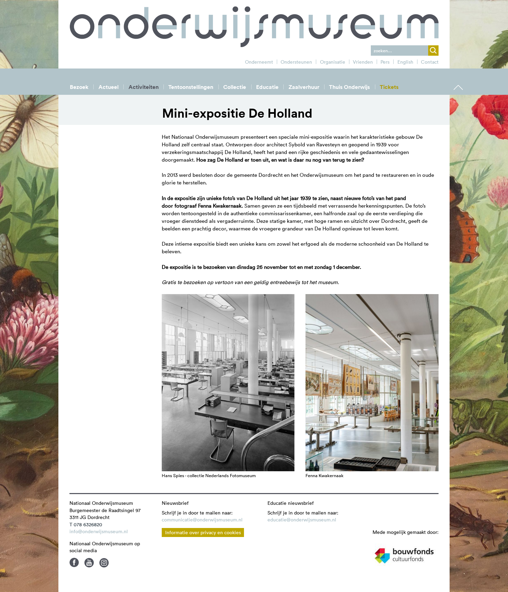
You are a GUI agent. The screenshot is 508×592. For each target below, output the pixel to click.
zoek (433, 50)
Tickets (389, 87)
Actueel (108, 87)
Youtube (89, 562)
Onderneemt (259, 62)
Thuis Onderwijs (349, 87)
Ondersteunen (296, 62)
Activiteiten (144, 87)
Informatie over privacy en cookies (203, 532)
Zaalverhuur (304, 87)
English (405, 62)
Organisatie (332, 62)
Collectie (234, 87)
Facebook (74, 562)
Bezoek (79, 87)
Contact (430, 62)
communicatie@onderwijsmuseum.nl (202, 520)
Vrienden (363, 62)
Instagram (104, 562)
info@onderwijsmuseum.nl (98, 531)
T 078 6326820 (85, 524)
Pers (384, 62)
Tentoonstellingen (190, 87)
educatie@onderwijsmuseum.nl (301, 520)
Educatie (267, 87)
